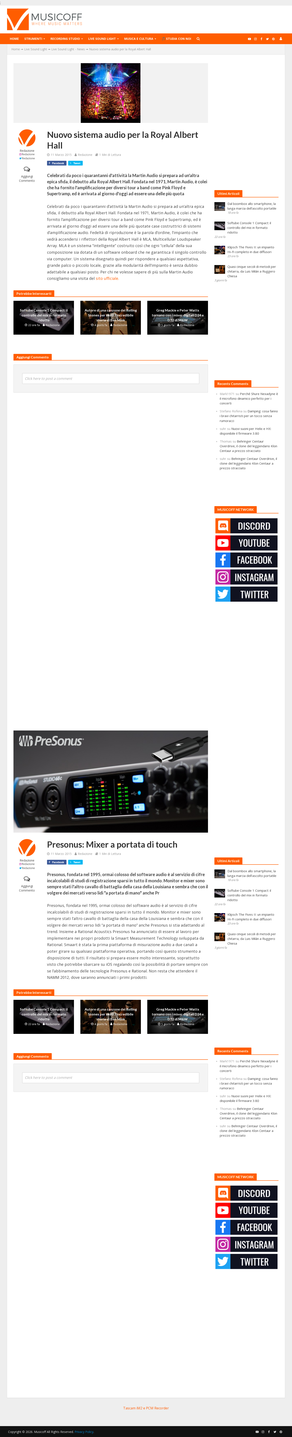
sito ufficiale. (107, 278)
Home (14, 39)
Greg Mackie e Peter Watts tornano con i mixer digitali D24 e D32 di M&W (178, 315)
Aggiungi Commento (27, 178)
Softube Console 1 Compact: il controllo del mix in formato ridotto (44, 315)
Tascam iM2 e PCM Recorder (146, 1408)
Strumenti (33, 39)
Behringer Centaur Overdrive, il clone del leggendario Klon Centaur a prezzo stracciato (248, 446)
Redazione (27, 151)
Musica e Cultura (138, 39)
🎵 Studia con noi (176, 39)
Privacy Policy (84, 1432)
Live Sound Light (102, 39)
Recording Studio (65, 39)
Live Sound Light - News (68, 49)
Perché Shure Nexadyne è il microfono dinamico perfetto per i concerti (249, 398)
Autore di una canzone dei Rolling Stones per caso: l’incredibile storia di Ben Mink (111, 315)
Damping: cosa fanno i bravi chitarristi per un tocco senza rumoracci (249, 416)
